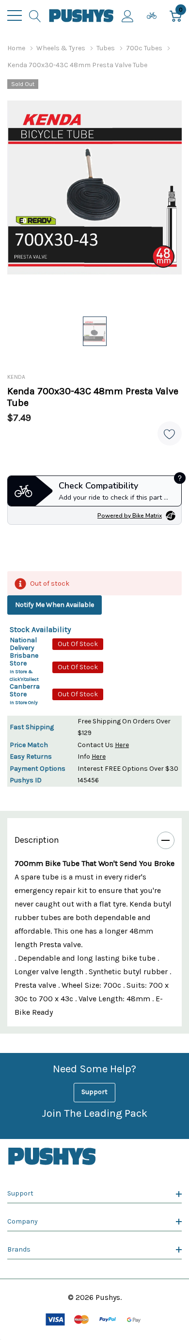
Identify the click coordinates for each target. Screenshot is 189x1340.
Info (92, 756)
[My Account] (128, 15)
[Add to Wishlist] (170, 433)
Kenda (16, 377)
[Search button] (35, 15)
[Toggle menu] (14, 15)
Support (94, 1092)
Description (37, 840)
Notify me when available (54, 605)
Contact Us (103, 745)
